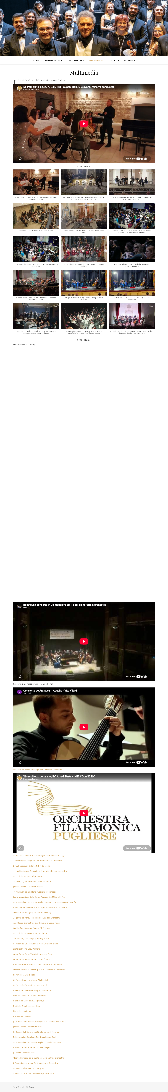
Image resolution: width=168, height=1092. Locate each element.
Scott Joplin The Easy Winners (26, 948)
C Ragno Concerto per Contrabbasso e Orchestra (35, 1063)
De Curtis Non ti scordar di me (26, 1006)
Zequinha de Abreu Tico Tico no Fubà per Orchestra (36, 917)
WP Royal (29, 1087)
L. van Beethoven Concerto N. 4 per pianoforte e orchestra (40, 871)
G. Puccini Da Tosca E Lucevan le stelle (30, 985)
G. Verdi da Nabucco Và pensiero (28, 876)
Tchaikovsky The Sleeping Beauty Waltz (31, 938)
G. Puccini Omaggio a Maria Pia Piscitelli (30, 980)
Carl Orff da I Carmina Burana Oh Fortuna (31, 928)
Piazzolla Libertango (22, 1011)
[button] (87, 166)
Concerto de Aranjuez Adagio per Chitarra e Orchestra (37, 769)
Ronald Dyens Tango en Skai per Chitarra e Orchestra (38, 860)
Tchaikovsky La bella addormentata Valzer (33, 881)
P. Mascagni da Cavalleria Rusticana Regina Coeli (34, 1037)
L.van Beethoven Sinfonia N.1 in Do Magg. (32, 866)
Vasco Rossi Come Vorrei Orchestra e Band (32, 954)
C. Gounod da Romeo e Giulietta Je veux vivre (33, 1073)
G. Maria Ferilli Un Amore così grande (29, 1068)
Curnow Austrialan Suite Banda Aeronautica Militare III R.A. (39, 897)
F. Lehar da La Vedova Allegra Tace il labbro (32, 990)
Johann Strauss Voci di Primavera (28, 1026)
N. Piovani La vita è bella (24, 974)
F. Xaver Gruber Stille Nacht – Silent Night (31, 1047)
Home (36, 60)
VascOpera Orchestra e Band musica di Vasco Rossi (36, 923)
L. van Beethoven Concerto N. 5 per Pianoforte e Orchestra (40, 907)
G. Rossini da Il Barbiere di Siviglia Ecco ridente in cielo (37, 1042)
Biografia (129, 60)
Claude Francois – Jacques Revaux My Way (32, 912)
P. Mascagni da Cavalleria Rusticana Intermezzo (35, 891)
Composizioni (52, 60)
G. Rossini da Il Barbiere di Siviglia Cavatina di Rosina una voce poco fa (44, 902)
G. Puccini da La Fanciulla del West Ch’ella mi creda (35, 943)
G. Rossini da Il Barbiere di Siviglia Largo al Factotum (36, 1032)
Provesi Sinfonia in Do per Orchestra (29, 995)
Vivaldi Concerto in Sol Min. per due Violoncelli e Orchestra (39, 969)
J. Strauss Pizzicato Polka (24, 1052)
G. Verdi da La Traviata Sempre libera (30, 933)
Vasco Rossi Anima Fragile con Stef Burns (31, 959)
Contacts (113, 60)
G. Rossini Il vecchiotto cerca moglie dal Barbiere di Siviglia (39, 855)
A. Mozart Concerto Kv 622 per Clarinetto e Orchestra (37, 964)
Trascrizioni (74, 60)
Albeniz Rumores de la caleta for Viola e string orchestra (38, 1057)
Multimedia (96, 60)
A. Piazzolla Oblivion (22, 1016)
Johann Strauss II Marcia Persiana (28, 886)
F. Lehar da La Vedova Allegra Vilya (28, 1000)
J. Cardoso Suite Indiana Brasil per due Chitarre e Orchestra (39, 1021)
